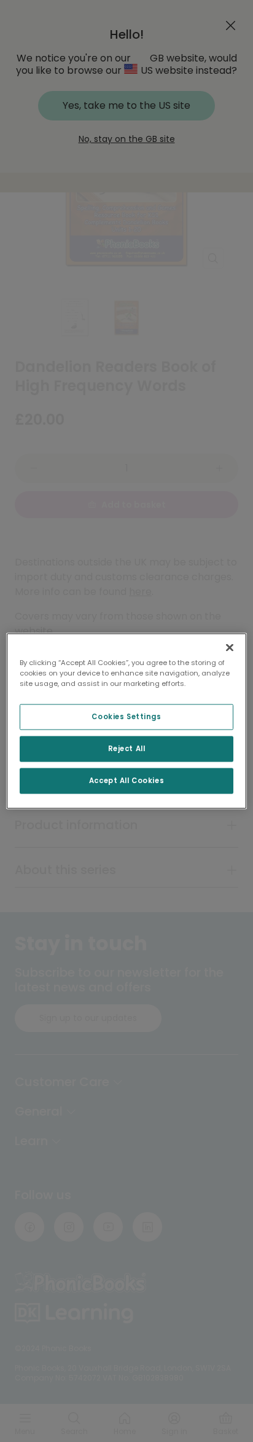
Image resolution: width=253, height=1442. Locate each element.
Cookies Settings (126, 717)
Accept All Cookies (126, 781)
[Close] (229, 647)
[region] (126, 721)
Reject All (127, 749)
